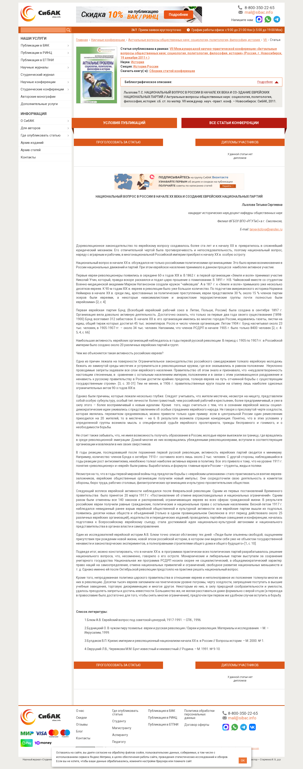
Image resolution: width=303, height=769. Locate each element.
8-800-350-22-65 (259, 7)
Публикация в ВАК (161, 711)
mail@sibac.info (259, 12)
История (137, 62)
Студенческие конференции (42, 89)
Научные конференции (38, 82)
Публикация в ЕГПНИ (37, 60)
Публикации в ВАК (35, 45)
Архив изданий (32, 143)
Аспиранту (120, 735)
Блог (79, 731)
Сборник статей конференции (172, 71)
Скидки (81, 717)
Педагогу (119, 742)
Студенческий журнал (37, 75)
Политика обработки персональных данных (199, 714)
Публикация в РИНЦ (162, 717)
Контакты (28, 157)
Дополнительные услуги (39, 104)
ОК (243, 760)
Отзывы (82, 724)
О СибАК (27, 121)
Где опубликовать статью (41, 135)
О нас (80, 711)
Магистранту (121, 728)
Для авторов (30, 128)
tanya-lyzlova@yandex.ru (266, 229)
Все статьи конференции (234, 123)
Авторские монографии (38, 96)
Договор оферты (196, 724)
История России (145, 66)
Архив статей (31, 150)
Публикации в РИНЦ (36, 53)
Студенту (119, 721)
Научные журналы (34, 67)
